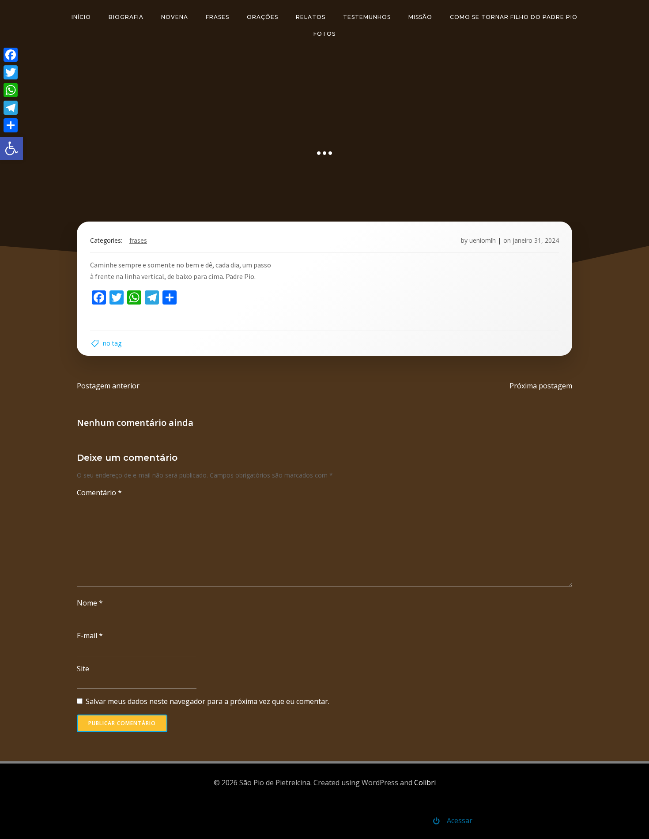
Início (81, 17)
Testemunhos (367, 17)
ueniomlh (482, 240)
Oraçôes (262, 17)
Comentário (99, 492)
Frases (217, 17)
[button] (11, 148)
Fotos (324, 33)
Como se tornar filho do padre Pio (513, 17)
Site (83, 668)
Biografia (126, 17)
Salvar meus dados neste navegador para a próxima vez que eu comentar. (207, 701)
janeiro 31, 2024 (536, 240)
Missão (420, 17)
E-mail (90, 635)
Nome (90, 603)
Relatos (310, 17)
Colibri (425, 782)
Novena (174, 17)
